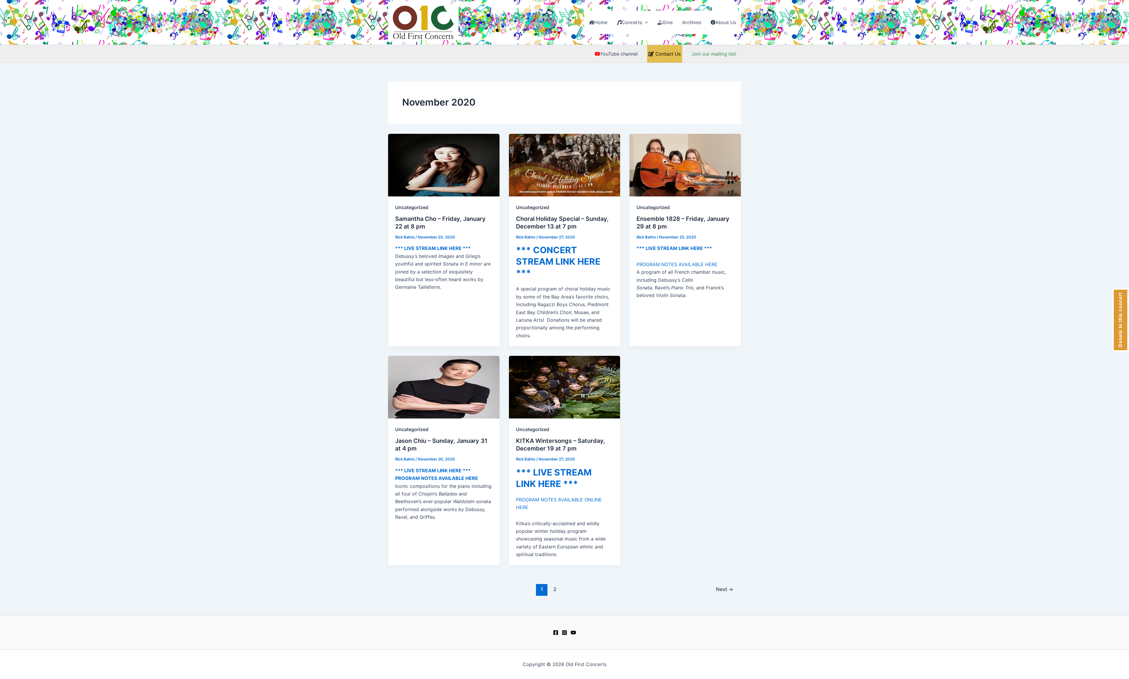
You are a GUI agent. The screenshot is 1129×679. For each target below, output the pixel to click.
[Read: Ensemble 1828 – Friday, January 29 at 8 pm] (685, 165)
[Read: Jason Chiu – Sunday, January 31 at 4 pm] (444, 387)
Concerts (632, 22)
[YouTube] (573, 632)
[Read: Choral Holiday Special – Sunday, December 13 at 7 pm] (564, 165)
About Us (725, 22)
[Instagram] (564, 632)
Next (724, 589)
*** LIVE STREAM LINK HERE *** (433, 248)
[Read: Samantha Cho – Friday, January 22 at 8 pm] (444, 165)
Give (667, 22)
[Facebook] (555, 632)
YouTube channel (619, 54)
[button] (645, 22)
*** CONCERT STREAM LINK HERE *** (558, 261)
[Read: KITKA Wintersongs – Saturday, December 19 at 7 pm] (564, 387)
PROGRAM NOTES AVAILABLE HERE (677, 264)
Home (600, 22)
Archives (691, 22)
